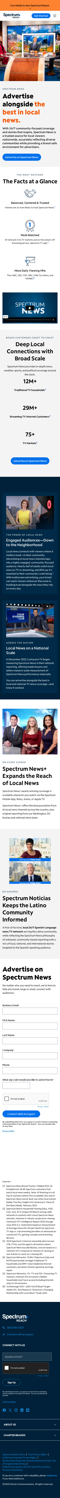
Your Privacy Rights (37, 1454)
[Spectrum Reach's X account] (11, 1410)
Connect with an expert (20, 1334)
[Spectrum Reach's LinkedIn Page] (23, 1410)
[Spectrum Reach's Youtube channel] (29, 1410)
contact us (51, 1475)
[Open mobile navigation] (55, 15)
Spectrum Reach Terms (13, 1454)
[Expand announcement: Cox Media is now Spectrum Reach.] (30, 8)
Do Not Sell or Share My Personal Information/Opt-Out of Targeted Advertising (29, 1462)
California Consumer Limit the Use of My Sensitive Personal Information (26, 1468)
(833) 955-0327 (15, 1327)
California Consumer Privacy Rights (19, 1457)
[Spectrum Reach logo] (15, 1318)
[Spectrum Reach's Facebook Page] (5, 1410)
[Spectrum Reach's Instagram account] (17, 1410)
